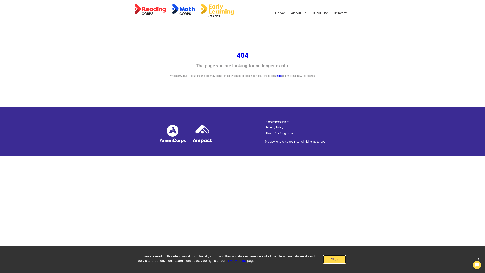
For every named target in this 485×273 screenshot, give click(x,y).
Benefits (341, 13)
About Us (299, 13)
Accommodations (278, 122)
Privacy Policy (274, 127)
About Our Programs (279, 133)
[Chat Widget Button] (477, 265)
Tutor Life (320, 13)
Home (280, 13)
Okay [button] (334, 259)
